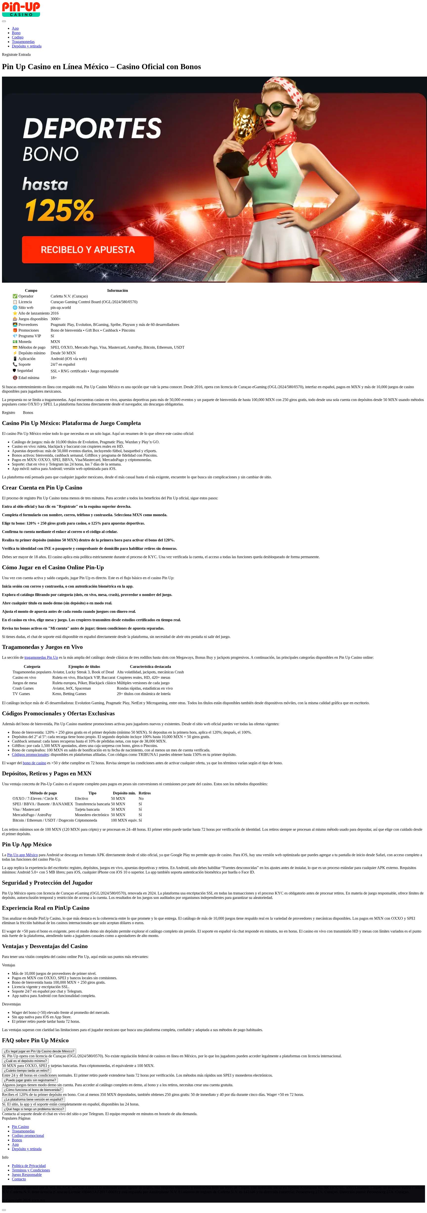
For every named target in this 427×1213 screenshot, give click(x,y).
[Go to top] (4, 1210)
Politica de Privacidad (29, 1166)
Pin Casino (20, 1127)
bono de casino (34, 763)
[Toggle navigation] (4, 21)
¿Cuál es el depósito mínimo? (25, 1061)
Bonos (28, 412)
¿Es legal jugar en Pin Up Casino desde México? (39, 1051)
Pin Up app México (22, 855)
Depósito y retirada (27, 1149)
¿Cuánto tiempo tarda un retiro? (26, 1070)
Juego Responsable (27, 1174)
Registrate (10, 54)
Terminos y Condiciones (31, 1170)
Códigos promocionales (30, 754)
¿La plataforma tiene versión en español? (33, 1099)
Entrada (25, 54)
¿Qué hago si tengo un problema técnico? (34, 1109)
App (15, 1144)
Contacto (19, 1179)
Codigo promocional (28, 1135)
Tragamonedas (23, 1131)
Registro (8, 412)
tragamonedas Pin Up (41, 657)
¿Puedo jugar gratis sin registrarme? (30, 1080)
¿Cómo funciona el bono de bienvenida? (32, 1090)
